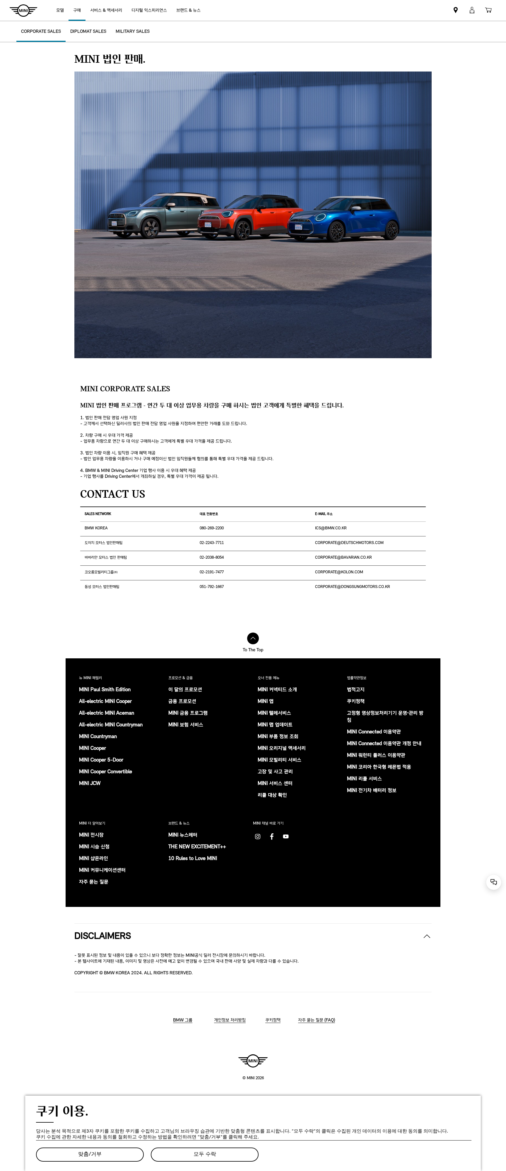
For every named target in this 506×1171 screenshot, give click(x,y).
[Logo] (253, 1061)
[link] (149, 10)
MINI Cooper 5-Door (101, 760)
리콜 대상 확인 (272, 795)
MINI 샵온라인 (93, 858)
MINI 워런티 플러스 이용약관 (376, 755)
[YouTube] (285, 836)
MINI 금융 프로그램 (188, 713)
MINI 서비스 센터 (275, 783)
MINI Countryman (98, 737)
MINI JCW (89, 783)
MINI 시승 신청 (94, 847)
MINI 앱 (265, 701)
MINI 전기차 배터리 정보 (371, 790)
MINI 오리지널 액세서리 (282, 748)
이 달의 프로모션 (185, 690)
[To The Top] (253, 638)
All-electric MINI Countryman (111, 725)
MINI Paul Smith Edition (105, 690)
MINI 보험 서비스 (185, 725)
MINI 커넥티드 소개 (277, 690)
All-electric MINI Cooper (105, 701)
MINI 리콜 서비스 (364, 779)
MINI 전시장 (91, 835)
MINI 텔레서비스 (274, 713)
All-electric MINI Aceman (106, 713)
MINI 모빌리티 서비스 (279, 760)
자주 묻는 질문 (93, 882)
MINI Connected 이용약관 (374, 732)
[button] (472, 10)
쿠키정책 (356, 701)
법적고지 (356, 690)
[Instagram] (257, 836)
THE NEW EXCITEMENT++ (197, 847)
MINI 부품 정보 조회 (278, 737)
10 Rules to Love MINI (192, 858)
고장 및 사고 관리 (275, 772)
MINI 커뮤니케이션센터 (102, 870)
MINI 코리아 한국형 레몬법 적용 (379, 767)
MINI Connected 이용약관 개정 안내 (384, 744)
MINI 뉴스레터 (182, 835)
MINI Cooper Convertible (105, 772)
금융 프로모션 (182, 701)
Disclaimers (102, 936)
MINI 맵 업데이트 (275, 725)
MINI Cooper (92, 748)
